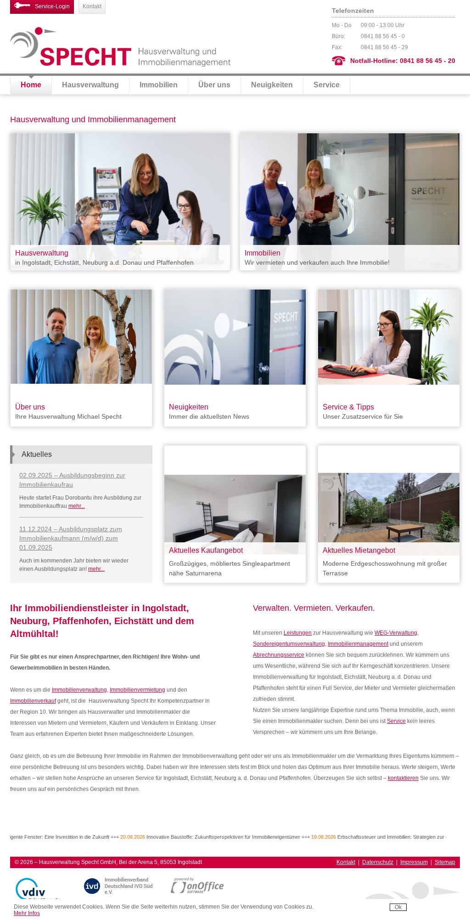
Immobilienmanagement (358, 644)
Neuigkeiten (272, 85)
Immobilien (159, 85)
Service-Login (52, 6)
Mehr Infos (27, 913)
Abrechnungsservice (278, 655)
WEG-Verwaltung (396, 633)
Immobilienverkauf (33, 701)
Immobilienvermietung (137, 690)
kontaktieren (403, 778)
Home (31, 85)
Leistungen (298, 633)
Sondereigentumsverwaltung (289, 644)
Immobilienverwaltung (79, 690)
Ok (398, 907)
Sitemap (445, 862)
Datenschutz (377, 862)
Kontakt (92, 6)
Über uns (214, 85)
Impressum (414, 862)
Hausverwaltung (90, 85)
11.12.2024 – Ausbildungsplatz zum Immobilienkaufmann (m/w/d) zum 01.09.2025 (70, 538)
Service (326, 85)
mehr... (76, 506)
